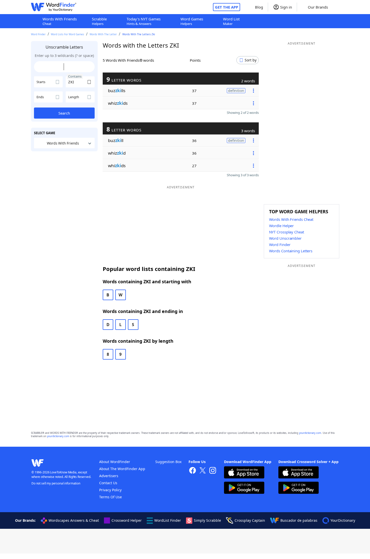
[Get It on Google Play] (244, 488)
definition (236, 90)
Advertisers (108, 475)
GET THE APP (226, 7)
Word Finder (38, 34)
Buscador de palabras (298, 520)
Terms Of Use (110, 497)
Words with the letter (103, 34)
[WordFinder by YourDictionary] (53, 7)
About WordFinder (114, 461)
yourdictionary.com (310, 433)
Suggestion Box (168, 461)
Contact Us (108, 482)
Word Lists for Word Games (67, 34)
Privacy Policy (110, 489)
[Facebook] (193, 471)
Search (64, 113)
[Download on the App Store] (244, 473)
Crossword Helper (127, 520)
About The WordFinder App (122, 468)
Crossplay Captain (250, 520)
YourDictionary (342, 520)
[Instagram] (213, 471)
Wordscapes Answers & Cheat (74, 520)
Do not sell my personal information (55, 483)
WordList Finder (167, 520)
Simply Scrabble (207, 520)
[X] (203, 471)
